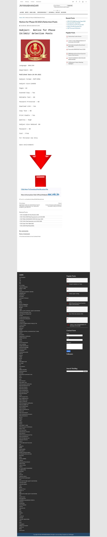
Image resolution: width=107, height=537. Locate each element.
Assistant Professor (23, 298)
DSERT (21, 333)
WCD (20, 528)
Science (21, 506)
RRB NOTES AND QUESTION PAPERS (28, 493)
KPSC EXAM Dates (23, 406)
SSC (24, 17)
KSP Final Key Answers (24, 431)
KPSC (20, 395)
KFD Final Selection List (24, 385)
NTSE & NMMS (22, 458)
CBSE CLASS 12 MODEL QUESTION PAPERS (29, 310)
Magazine (21, 446)
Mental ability (22, 449)
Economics (21, 334)
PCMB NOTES (22, 469)
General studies (23, 349)
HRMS (20, 356)
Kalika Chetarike (23, 369)
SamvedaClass (22, 498)
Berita (26, 12)
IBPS (20, 360)
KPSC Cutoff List (23, 401)
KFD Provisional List (23, 390)
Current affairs (22, 325)
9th (20, 283)
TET (20, 514)
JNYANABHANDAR (29, 5)
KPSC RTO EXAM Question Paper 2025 (76, 21)
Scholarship (22, 503)
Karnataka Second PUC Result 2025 (75, 24)
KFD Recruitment (23, 393)
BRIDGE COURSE (23, 306)
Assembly (21, 296)
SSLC (20, 511)
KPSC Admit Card (23, 399)
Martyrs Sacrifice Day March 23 (74, 26)
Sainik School (22, 497)
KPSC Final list (22, 407)
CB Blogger (71, 534)
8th (20, 282)
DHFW (20, 329)
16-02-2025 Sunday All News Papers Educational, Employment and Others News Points (77, 320)
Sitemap (27, 1)
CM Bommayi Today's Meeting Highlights (75, 63)
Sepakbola (51, 12)
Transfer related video (24, 519)
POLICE (21, 474)
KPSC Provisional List (24, 409)
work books (22, 530)
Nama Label (33, 12)
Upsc (20, 522)
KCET (20, 377)
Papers (20, 466)
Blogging (63, 12)
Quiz (20, 485)
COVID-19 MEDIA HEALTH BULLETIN (28, 323)
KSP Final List (22, 433)
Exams (20, 341)
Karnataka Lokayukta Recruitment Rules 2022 (76, 45)
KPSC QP (21, 411)
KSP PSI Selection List (24, 438)
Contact (32, 1)
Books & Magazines (23, 304)
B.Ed (20, 299)
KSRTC (21, 441)
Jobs (20, 368)
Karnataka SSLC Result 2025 (73, 23)
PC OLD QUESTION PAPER (25, 468)
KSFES (20, 422)
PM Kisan (21, 471)
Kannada (21, 372)
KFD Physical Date (23, 388)
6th (20, 279)
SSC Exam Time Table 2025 (27, 223)
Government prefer (23, 352)
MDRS (20, 447)
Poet (20, 473)
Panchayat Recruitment (24, 462)
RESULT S (21, 490)
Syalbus (21, 512)
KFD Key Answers (23, 387)
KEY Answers (22, 380)
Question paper (22, 482)
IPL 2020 (21, 363)
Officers (21, 460)
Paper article (22, 463)
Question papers (23, 484)
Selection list (22, 508)
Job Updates (22, 366)
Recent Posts (22, 489)
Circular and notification (24, 318)
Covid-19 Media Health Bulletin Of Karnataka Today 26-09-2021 (53, 205)
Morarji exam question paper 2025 (77, 298)
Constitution (22, 322)
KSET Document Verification (73, 28)
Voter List (21, 527)
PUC (20, 479)
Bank (20, 301)
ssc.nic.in (53, 194)
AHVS (20, 290)
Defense (21, 328)
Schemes (21, 501)
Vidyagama (21, 524)
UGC (20, 520)
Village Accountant (23, 525)
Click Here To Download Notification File (34, 189)
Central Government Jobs (25, 312)
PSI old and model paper (24, 477)
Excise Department (23, 342)
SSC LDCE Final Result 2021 (27, 225)
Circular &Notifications (24, 317)
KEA (20, 379)
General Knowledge (23, 347)
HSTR (20, 358)
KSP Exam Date (22, 430)
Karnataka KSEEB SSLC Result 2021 (76, 49)
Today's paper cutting (74, 293)
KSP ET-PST (22, 428)
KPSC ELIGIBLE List (23, 404)
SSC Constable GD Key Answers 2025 (29, 214)
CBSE (20, 309)
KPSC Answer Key (23, 396)
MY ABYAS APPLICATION (25, 454)
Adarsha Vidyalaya (23, 286)
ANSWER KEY (22, 293)
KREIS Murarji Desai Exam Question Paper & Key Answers (77, 54)
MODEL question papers (24, 452)
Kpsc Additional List (23, 398)
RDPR (20, 487)
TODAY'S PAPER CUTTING (75, 284)
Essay (20, 339)
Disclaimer (38, 1)
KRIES (20, 419)
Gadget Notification (23, 345)
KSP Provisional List (23, 436)
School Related (22, 504)
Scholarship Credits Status (74, 36)
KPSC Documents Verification (26, 403)
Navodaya (21, 455)
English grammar (23, 337)
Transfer (21, 517)
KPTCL (21, 417)
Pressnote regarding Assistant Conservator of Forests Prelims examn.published (76, 309)
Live (20, 444)
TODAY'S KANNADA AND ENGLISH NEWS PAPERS (77, 58)
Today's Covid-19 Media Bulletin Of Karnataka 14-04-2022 (77, 41)
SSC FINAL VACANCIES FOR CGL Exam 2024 (31, 219)
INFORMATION (23, 361)
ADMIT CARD (22, 288)
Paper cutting (22, 465)
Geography (21, 350)
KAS (20, 376)
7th (20, 280)
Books (20, 302)
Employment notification (24, 336)
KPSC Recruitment (23, 412)
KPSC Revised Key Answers (25, 414)
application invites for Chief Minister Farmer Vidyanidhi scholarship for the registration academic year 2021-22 (29, 206)
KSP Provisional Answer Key (25, 434)
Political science (23, 476)
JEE (20, 364)
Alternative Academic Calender (26, 291)
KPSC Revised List (23, 415)
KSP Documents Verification (25, 426)
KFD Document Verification (25, 384)
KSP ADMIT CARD (23, 425)
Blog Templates (63, 534)
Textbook (21, 516)
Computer (21, 320)
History (21, 355)
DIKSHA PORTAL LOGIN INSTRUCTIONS (29, 331)
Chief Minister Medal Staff (25, 314)
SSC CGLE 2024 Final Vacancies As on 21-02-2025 (32, 217)
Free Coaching (22, 344)
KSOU (20, 423)
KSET (20, 420)
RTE (20, 495)
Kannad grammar (23, 371)
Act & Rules (22, 285)
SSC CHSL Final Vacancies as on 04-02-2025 (31, 221)
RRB (20, 492)
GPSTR (21, 353)
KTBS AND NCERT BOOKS (25, 442)
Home (22, 12)
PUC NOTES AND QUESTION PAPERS (28, 481)
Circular (21, 315)
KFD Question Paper (24, 392)
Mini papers (22, 450)
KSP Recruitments (23, 439)
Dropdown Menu (41, 12)
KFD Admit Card (23, 382)
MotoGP (58, 12)
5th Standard (22, 277)
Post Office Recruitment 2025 (76, 313)
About (21, 1)
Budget (21, 307)
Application (21, 294)
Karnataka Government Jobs (25, 374)
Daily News (21, 326)
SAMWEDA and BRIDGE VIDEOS (27, 500)
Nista (20, 457)
